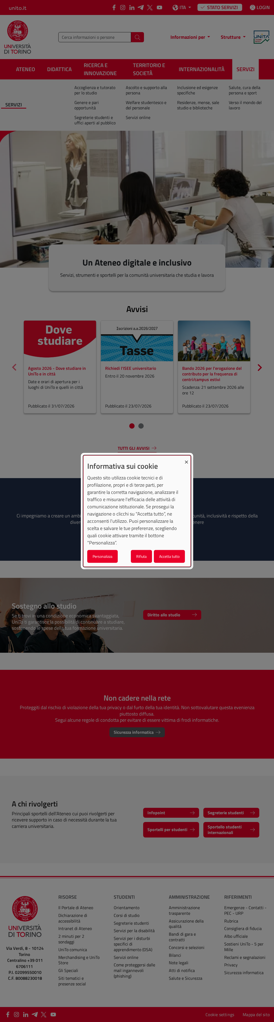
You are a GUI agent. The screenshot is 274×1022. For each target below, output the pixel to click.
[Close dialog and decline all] (186, 459)
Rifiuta (141, 556)
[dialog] (137, 511)
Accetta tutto (169, 556)
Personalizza (102, 556)
